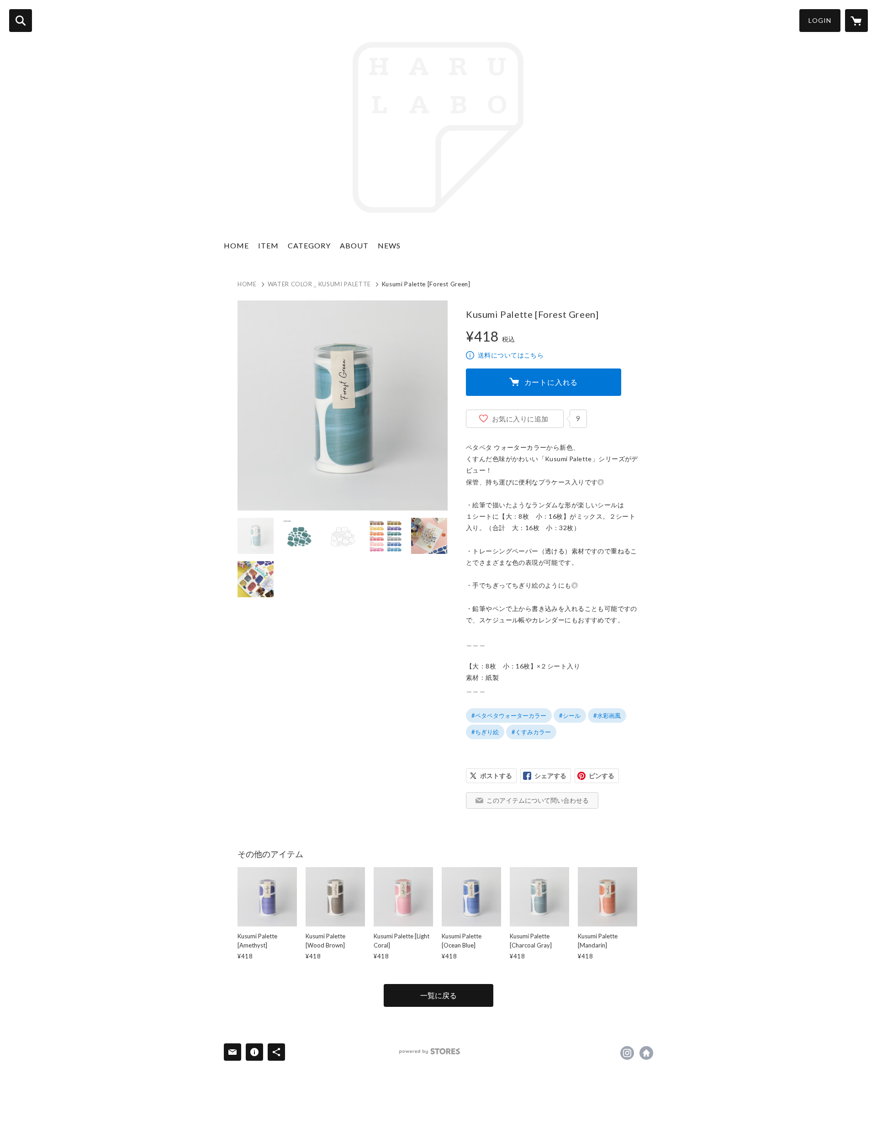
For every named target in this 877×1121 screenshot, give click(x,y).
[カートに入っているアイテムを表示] (856, 20)
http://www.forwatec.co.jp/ (646, 1053)
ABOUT (354, 245)
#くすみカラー (531, 732)
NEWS (389, 245)
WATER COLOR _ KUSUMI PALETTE (319, 284)
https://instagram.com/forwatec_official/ (627, 1053)
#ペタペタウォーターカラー (508, 715)
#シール (570, 715)
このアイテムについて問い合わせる (537, 800)
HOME (236, 245)
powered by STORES (429, 1051)
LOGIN (819, 20)
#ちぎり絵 (485, 732)
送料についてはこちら (511, 355)
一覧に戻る (438, 995)
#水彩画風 (607, 715)
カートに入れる (551, 382)
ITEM (268, 245)
